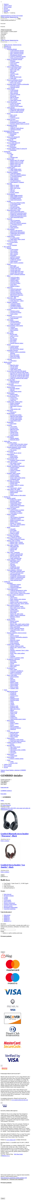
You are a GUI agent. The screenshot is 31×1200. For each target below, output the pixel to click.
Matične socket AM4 (15, 164)
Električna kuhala (14, 700)
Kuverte (12, 596)
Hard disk (9, 183)
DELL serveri (13, 115)
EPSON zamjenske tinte (16, 555)
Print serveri (10, 410)
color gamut (19, 808)
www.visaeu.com (11, 1139)
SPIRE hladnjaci (14, 179)
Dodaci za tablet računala (16, 112)
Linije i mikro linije (15, 464)
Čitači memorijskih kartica (16, 217)
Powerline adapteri (15, 388)
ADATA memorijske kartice (17, 211)
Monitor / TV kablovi (15, 523)
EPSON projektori (14, 476)
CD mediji (12, 529)
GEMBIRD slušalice (15, 305)
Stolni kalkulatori (14, 586)
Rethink (12, 135)
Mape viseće (13, 666)
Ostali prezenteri (14, 318)
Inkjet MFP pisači (14, 267)
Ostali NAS (13, 400)
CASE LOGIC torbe (15, 68)
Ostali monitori (14, 261)
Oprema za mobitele (15, 470)
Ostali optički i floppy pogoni (17, 239)
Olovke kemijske (14, 676)
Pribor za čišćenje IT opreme (14, 537)
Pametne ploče (13, 483)
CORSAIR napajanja (15, 221)
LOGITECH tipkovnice (16, 293)
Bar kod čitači (13, 334)
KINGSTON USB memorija (17, 232)
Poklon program (14, 641)
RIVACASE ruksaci (15, 82)
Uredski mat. (7, 581)
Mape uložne (13, 662)
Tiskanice (12, 618)
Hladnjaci (12, 722)
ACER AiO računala (15, 103)
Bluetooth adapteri (14, 439)
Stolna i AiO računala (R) (13, 137)
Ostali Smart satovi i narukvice (18, 741)
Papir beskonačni (14, 611)
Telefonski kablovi (14, 526)
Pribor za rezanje (14, 600)
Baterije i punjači (11, 498)
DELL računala (14, 93)
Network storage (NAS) (13, 396)
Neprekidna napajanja (12, 350)
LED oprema (13, 748)
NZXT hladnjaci (14, 178)
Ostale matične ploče (15, 166)
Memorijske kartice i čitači (13, 210)
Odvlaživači (13, 692)
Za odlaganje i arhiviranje (13, 659)
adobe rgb (27, 808)
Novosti (6, 8)
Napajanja (9, 219)
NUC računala (13, 99)
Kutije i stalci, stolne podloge (17, 653)
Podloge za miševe (15, 286)
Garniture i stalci (14, 688)
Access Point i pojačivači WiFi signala (16, 371)
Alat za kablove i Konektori (17, 517)
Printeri (9, 264)
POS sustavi (13, 341)
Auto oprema (10, 486)
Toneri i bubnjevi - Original (14, 559)
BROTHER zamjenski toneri (17, 571)
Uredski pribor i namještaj (13, 644)
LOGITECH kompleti (15, 299)
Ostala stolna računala (15, 100)
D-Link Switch (14, 428)
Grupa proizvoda (4, 787)
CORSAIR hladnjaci (15, 173)
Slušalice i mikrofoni (12, 302)
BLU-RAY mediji (14, 532)
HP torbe (12, 72)
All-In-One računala (12, 101)
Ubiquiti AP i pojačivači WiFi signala (19, 376)
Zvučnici (9, 309)
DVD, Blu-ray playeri (15, 453)
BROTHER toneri (14, 561)
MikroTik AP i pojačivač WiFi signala (19, 374)
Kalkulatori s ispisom (15, 584)
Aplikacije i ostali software (17, 128)
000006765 (7, 916)
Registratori (13, 660)
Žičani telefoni (13, 455)
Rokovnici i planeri (15, 640)
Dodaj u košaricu (5, 840)
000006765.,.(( (7, 921)
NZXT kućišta (13, 205)
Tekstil (12, 634)
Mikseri (12, 710)
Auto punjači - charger (15, 488)
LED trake (12, 751)
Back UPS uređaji (14, 355)
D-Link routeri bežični (15, 415)
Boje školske (13, 622)
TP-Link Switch (14, 434)
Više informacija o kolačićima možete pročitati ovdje (14, 1177)
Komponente (7, 151)
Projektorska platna (15, 479)
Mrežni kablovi (14, 521)
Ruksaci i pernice (14, 621)
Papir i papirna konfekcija (13, 605)
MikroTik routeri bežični (16, 416)
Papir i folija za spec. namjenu (17, 608)
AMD (11, 154)
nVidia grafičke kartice (16, 170)
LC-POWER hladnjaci (16, 176)
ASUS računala (14, 91)
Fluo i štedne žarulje (15, 747)
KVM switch (10, 384)
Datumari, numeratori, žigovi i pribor (19, 650)
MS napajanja (13, 226)
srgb (24, 808)
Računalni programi (12, 125)
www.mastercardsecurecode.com (19, 1100)
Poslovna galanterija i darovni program (16, 632)
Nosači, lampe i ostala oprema (17, 477)
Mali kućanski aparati (12, 691)
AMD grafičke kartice (15, 169)
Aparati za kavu (14, 695)
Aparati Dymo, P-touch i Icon (17, 592)
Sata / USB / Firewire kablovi (17, 524)
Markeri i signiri (14, 682)
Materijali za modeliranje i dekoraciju (19, 625)
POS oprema (10, 333)
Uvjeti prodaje (7, 900)
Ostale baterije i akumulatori (17, 505)
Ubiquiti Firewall (14, 382)
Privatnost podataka (9, 895)
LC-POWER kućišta (15, 204)
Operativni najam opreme (10, 904)
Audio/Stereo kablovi (15, 518)
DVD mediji (13, 530)
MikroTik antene (14, 365)
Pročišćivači (13, 694)
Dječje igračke (10, 757)
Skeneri (9, 344)
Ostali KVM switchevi (16, 385)
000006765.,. (7, 919)
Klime (8, 730)
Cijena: (2, 800)
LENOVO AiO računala (16, 106)
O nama (6, 897)
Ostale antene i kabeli (15, 369)
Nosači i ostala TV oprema (17, 485)
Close (2, 875)
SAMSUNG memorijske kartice (18, 214)
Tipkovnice (10, 287)
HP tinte (12, 551)
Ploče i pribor (13, 669)
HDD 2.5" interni (14, 185)
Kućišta (9, 201)
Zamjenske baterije (15, 85)
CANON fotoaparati (15, 448)
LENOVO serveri (14, 118)
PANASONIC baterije (16, 502)
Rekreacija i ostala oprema (16, 739)
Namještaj (12, 656)
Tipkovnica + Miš (11, 297)
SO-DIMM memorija (15, 198)
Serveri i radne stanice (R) (13, 142)
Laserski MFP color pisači (16, 273)
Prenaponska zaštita (15, 357)
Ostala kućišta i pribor (15, 208)
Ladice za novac (14, 336)
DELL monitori (14, 254)
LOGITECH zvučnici (15, 312)
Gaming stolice (14, 328)
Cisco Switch (13, 426)
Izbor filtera (3, 782)
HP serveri (12, 116)
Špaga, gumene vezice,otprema (18, 599)
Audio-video (7, 441)
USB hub (9, 359)
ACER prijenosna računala (17, 50)
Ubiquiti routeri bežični (16, 417)
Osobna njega (13, 717)
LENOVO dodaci (14, 62)
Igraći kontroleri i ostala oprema (15, 325)
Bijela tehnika (10, 720)
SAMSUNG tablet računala (17, 110)
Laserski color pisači (15, 270)
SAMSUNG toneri (15, 567)
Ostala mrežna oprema (15, 391)
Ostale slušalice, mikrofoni (16, 308)
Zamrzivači (13, 729)
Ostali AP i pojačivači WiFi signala (19, 378)
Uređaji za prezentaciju (16, 672)
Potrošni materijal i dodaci (16, 343)
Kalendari (12, 638)
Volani (11, 331)
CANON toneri (14, 562)
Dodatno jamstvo (14, 65)
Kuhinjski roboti (14, 707)
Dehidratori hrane (14, 698)
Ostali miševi (13, 284)
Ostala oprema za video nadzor (18, 495)
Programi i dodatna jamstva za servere (19, 123)
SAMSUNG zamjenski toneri (17, 577)
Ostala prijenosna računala (16, 58)
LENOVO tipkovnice (15, 292)
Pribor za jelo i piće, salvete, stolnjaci (19, 603)
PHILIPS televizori (15, 482)
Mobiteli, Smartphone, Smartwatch (15, 466)
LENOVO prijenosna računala (18, 56)
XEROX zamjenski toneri (16, 578)
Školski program (11, 619)
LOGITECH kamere (15, 322)
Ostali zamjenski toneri (16, 580)
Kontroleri (9, 243)
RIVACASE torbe (14, 69)
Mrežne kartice (10, 393)
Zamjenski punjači (14, 87)
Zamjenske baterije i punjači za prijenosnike (18, 84)
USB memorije (11, 229)
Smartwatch (13, 472)
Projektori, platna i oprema (13, 473)
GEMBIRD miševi (15, 278)
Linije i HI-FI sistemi (12, 461)
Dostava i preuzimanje (9, 903)
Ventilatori (12, 716)
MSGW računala (14, 97)
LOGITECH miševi (15, 283)
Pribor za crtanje (14, 687)
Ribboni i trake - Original (16, 542)
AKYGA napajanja (15, 220)
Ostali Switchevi (14, 435)
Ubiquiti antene (14, 368)
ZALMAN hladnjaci (15, 180)
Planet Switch (13, 431)
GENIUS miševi (14, 280)
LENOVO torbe (14, 74)
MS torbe (12, 75)
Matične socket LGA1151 (16, 163)
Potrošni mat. (7, 496)
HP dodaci (12, 61)
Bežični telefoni (14, 457)
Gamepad (12, 327)
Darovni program (14, 635)
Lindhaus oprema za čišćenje (14, 742)
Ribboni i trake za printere (13, 540)
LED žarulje (13, 752)
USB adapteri (10, 436)
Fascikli (12, 663)
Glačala (12, 703)
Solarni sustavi (10, 754)
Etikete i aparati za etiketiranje (17, 615)
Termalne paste (14, 157)
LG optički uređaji (14, 238)
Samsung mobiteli (14, 467)
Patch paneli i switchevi (16, 406)
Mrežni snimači (14, 492)
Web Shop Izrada (18, 1154)
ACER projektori (14, 474)
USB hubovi (13, 360)
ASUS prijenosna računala (17, 52)
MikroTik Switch (14, 429)
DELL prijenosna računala (16, 53)
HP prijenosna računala (16, 55)
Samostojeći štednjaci (15, 728)
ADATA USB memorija (16, 230)
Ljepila (12, 654)
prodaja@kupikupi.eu (6, 15)
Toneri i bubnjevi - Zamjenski (14, 570)
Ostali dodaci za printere (16, 513)
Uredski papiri (13, 609)
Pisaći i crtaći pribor (12, 675)
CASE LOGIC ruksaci (16, 81)
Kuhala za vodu (14, 706)
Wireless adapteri (14, 438)
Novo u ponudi (7, 7)
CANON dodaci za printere (17, 510)
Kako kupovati (7, 894)
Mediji (8, 527)
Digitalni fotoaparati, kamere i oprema (16, 447)
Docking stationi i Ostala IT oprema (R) (17, 148)
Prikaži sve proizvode (6, 30)
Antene (9, 363)
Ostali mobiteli (13, 469)
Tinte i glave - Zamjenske (13, 552)
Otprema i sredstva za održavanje (15, 594)
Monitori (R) (10, 140)
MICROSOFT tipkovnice (16, 295)
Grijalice (12, 704)
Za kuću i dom (13, 763)
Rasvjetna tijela (11, 745)
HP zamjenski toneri (15, 574)
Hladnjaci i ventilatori (12, 172)
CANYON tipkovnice (15, 289)
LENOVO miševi (14, 281)
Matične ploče (10, 159)
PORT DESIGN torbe (15, 77)
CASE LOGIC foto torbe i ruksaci (19, 444)
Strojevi (12, 744)
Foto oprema (13, 450)
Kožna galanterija (14, 643)
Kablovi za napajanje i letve (17, 520)
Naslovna (6, 4)
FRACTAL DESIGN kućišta (17, 202)
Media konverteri (14, 404)
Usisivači (12, 714)
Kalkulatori (10, 583)
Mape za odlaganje (15, 665)
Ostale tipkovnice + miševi (17, 300)
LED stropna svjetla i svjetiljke (18, 750)
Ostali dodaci (13, 63)
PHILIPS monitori (14, 258)
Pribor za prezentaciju (15, 673)
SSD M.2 (12, 191)
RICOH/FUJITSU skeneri (16, 349)
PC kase (12, 337)
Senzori (12, 494)
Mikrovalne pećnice (15, 709)
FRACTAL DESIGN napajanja (18, 223)
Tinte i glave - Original (12, 545)
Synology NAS (14, 398)
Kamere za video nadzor (16, 491)
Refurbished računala (9, 131)
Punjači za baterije (14, 507)
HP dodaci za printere (15, 511)
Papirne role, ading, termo (16, 613)
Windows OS (13, 126)
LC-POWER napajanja (16, 224)
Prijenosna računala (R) (13, 132)
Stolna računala (11, 88)
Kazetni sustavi (14, 733)
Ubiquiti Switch (14, 432)
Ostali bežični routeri (15, 420)
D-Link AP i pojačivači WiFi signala (19, 372)
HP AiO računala (14, 104)
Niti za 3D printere (15, 536)
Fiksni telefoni (10, 454)
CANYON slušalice (15, 303)
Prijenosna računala (12, 49)
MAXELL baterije (14, 501)
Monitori (9, 248)
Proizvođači (7, 10)
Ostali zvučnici (14, 314)
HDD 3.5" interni (14, 186)
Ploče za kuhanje (14, 726)
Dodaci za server (11, 119)
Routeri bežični (11, 413)
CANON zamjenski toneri (16, 573)
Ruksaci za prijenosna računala (14, 80)
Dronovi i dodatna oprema (16, 758)
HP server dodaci (14, 120)
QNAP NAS (13, 397)
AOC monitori (13, 251)
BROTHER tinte (14, 546)
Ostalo (5, 690)
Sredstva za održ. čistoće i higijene (18, 602)
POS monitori (13, 338)
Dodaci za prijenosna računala (14, 59)
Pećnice (12, 725)
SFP (11, 407)
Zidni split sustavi (14, 735)
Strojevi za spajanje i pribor (17, 657)
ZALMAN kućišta (15, 207)
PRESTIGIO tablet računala (17, 109)
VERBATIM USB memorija (17, 233)
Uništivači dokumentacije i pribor (18, 590)
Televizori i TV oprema (13, 480)
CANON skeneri (14, 346)
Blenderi (12, 697)
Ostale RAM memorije (16, 199)
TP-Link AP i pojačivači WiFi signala (19, 375)
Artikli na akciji (8, 5)
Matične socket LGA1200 (16, 161)
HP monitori (13, 255)
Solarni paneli (13, 755)
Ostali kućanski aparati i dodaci (18, 719)
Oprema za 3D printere (13, 534)
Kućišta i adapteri (14, 192)
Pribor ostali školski (15, 627)
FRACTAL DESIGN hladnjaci (18, 175)
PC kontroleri (13, 245)
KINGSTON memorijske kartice (18, 213)
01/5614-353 (15, 15)
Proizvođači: (3, 793)
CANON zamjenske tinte (16, 553)
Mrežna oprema (8, 362)
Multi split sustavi (14, 732)
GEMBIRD (7, 797)
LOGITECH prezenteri (16, 317)
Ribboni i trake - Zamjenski (17, 543)
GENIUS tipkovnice (15, 290)
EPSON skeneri (14, 347)
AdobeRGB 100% (5, 808)
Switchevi (9, 425)
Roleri (11, 678)
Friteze (12, 701)
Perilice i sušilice (14, 723)
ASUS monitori (14, 252)
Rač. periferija (7, 246)
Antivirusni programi (15, 129)
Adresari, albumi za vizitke (17, 646)
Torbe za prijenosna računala (14, 66)
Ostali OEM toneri (14, 568)
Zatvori (2, 952)
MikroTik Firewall (14, 381)
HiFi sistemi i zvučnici (15, 463)
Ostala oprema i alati (15, 409)
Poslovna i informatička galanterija (19, 637)
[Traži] (16, 42)
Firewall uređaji (11, 379)
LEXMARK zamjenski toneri (17, 575)
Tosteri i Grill (13, 713)
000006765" (7, 918)
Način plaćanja (7, 901)
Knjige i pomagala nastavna (17, 628)
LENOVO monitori (15, 257)
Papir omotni (13, 612)
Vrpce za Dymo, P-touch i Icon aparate (20, 593)
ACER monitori (14, 249)
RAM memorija (11, 194)
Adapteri (12, 515)
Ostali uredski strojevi (12, 589)
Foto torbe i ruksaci (12, 442)
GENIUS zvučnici (14, 311)
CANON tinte (13, 548)
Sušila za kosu (13, 711)
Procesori (9, 153)
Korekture (12, 651)
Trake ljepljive (13, 597)
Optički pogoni (11, 236)
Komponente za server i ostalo (17, 122)
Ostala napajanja (14, 227)
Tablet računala (11, 107)
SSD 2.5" (12, 189)
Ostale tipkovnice (14, 296)
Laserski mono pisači (15, 268)
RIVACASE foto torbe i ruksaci (18, 445)
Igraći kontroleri (14, 330)
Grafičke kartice (11, 167)
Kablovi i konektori (15, 403)
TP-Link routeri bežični (16, 419)
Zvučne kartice (14, 242)
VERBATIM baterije (15, 504)
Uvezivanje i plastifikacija (16, 671)
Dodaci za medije (14, 533)
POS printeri (13, 340)
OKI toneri (13, 565)
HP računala (13, 96)
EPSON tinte (13, 549)
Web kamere (10, 319)
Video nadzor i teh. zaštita (13, 489)
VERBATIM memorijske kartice (18, 216)
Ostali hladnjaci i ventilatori (17, 182)
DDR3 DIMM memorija (16, 195)
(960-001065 (7, 915)
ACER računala (14, 90)
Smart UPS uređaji (15, 356)
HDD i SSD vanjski (15, 188)
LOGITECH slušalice (15, 306)
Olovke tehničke (14, 684)
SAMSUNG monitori (15, 259)
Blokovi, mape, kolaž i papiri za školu (19, 624)
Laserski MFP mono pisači (17, 271)
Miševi (8, 276)
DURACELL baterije (15, 499)
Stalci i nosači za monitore (16, 262)
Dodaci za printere (11, 508)
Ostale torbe (13, 78)
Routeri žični (10, 422)
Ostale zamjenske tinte (15, 558)
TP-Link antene (14, 366)
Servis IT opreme (8, 906)
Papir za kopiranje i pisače (16, 606)
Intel (11, 156)
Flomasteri (12, 681)
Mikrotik (12, 390)
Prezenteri (9, 315)
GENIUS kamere (14, 321)
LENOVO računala (15, 94)
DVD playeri (10, 451)
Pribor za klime (14, 736)
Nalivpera (12, 679)
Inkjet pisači (13, 265)
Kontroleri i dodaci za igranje (17, 460)
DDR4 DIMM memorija (16, 197)
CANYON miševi (14, 277)
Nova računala (7, 47)
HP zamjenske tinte (15, 556)
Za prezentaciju (11, 668)
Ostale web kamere (15, 324)
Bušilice (12, 649)
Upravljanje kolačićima (9, 909)
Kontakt (6, 11)
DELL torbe (13, 71)
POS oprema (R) (11, 145)
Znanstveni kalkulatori (15, 587)
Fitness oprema (11, 738)
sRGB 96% (13, 808)
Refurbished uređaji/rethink (10, 907)
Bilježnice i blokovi (15, 616)
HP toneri (12, 564)
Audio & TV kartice (12, 240)
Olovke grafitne (14, 685)
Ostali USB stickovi (15, 235)
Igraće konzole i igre (12, 458)
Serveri (9, 113)
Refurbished (13, 134)
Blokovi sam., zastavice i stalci (18, 647)
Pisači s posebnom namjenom (17, 274)
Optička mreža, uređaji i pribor (14, 401)
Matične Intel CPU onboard (17, 160)
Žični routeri (13, 423)
